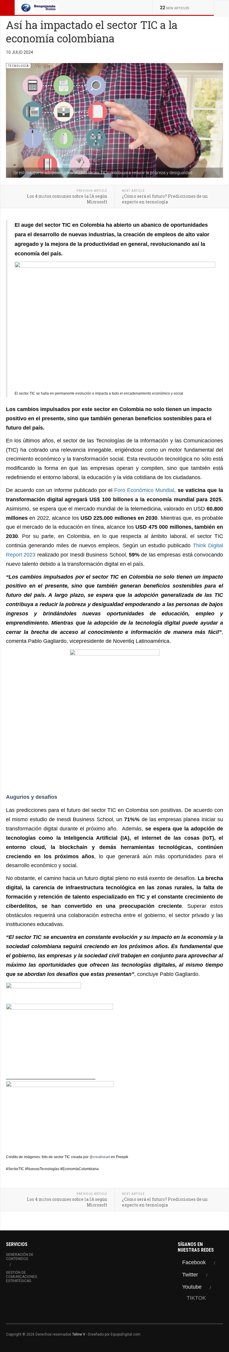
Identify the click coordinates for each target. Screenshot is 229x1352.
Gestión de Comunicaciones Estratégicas (21, 1276)
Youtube (192, 1287)
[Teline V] (38, 7)
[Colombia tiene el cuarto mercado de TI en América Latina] (114, 1115)
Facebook (194, 1262)
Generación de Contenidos (19, 1257)
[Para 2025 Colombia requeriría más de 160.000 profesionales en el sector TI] (114, 1038)
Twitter (190, 1275)
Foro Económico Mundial (144, 490)
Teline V (78, 1334)
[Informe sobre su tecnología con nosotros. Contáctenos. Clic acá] (114, 715)
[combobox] (221, 7)
